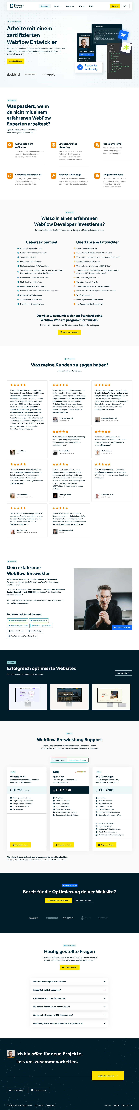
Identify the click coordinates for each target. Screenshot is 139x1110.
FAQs (91, 6)
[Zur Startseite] (17, 6)
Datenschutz (50, 1105)
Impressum (39, 1105)
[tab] (59, 760)
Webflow (107, 1105)
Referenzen (70, 6)
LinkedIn (116, 1105)
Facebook (125, 1105)
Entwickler (45, 6)
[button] (57, 6)
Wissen (81, 6)
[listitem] (28, 696)
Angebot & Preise (15, 61)
